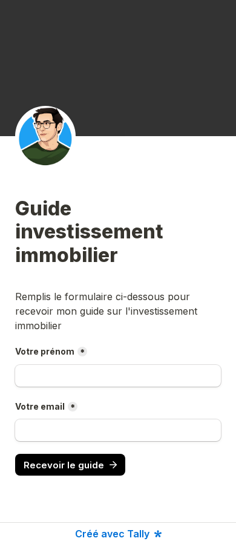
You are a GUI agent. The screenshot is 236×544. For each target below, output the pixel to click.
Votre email (40, 406)
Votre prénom (44, 351)
